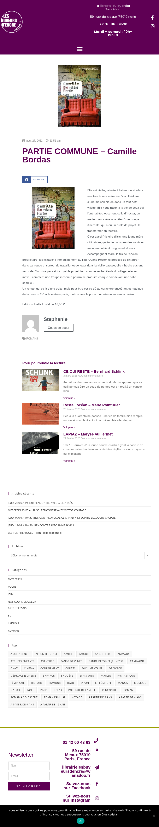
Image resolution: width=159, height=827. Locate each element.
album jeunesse (47, 654)
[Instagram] (152, 26)
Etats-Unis (87, 675)
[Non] (154, 816)
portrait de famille (82, 690)
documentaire (92, 668)
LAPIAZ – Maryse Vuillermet (88, 434)
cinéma (29, 668)
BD (9, 615)
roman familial (55, 697)
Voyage (77, 697)
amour (84, 654)
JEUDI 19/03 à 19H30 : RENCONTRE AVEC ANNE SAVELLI (41, 525)
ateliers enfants (22, 661)
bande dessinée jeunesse (106, 661)
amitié (68, 654)
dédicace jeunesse (23, 675)
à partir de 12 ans (52, 704)
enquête (67, 675)
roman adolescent (24, 697)
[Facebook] (152, 17)
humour (54, 683)
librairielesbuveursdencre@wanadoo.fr (75, 771)
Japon (85, 683)
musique (140, 683)
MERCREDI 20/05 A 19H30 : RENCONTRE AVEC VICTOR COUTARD (47, 510)
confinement (49, 668)
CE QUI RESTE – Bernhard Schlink (94, 371)
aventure (47, 661)
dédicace (115, 668)
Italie (71, 683)
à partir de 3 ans (100, 697)
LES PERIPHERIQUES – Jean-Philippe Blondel (34, 533)
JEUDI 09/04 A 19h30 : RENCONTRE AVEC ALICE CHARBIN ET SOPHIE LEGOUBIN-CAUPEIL (62, 517)
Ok (80, 820)
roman (128, 690)
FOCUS (12, 586)
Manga (123, 683)
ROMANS (32, 338)
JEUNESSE (14, 623)
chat (14, 668)
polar (58, 690)
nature (16, 690)
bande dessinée (71, 661)
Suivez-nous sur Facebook (77, 785)
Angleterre (103, 654)
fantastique (126, 675)
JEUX (10, 594)
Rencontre (109, 690)
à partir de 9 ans (22, 704)
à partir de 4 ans (130, 697)
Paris (43, 690)
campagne (137, 661)
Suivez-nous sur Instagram (76, 798)
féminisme (18, 683)
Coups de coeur (58, 327)
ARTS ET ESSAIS (17, 608)
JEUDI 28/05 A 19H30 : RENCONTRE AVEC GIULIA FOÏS (40, 503)
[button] (79, 49)
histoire (36, 683)
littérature (103, 683)
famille (106, 675)
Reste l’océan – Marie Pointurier (91, 405)
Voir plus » (69, 398)
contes (70, 668)
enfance (49, 675)
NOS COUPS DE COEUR (22, 601)
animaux (124, 654)
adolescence (20, 654)
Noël (30, 690)
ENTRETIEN (15, 579)
